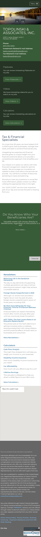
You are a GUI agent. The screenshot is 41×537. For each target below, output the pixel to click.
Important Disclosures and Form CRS (22, 520)
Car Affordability (10, 366)
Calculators (9, 345)
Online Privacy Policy (8, 518)
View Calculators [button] (12, 123)
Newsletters (10, 274)
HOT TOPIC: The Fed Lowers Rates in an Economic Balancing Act (20, 320)
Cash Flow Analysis (11, 349)
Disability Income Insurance (15, 358)
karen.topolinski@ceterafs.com (15, 51)
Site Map (4, 528)
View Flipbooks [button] (12, 79)
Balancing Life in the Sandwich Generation (16, 279)
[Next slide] (39, 18)
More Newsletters (11, 338)
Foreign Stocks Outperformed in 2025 (19, 293)
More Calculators (11, 382)
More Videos (20, 229)
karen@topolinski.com (12, 56)
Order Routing (6, 522)
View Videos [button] (10, 101)
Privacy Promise (23, 518)
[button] (34, 3)
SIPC (20, 507)
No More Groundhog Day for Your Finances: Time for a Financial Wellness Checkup (20, 307)
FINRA (16, 507)
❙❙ (22, 21)
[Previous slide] (2, 18)
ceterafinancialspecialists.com (11, 496)
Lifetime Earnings (11, 372)
